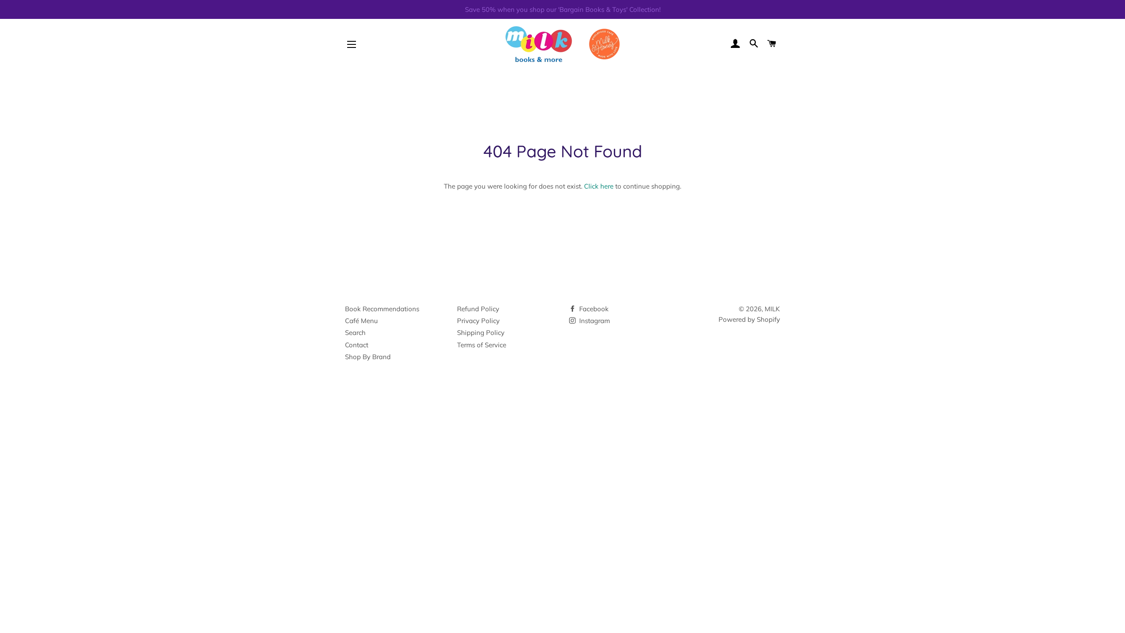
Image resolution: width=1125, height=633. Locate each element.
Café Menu (361, 320)
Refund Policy (478, 309)
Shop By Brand (368, 357)
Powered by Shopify (749, 319)
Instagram (593, 320)
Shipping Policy (480, 332)
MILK (772, 309)
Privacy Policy (478, 320)
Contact (356, 345)
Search (355, 332)
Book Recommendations (382, 309)
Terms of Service (481, 345)
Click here (598, 186)
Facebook (593, 309)
